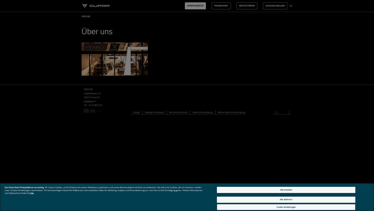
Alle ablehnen (286, 199)
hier (32, 193)
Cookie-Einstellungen (286, 207)
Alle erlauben (286, 190)
